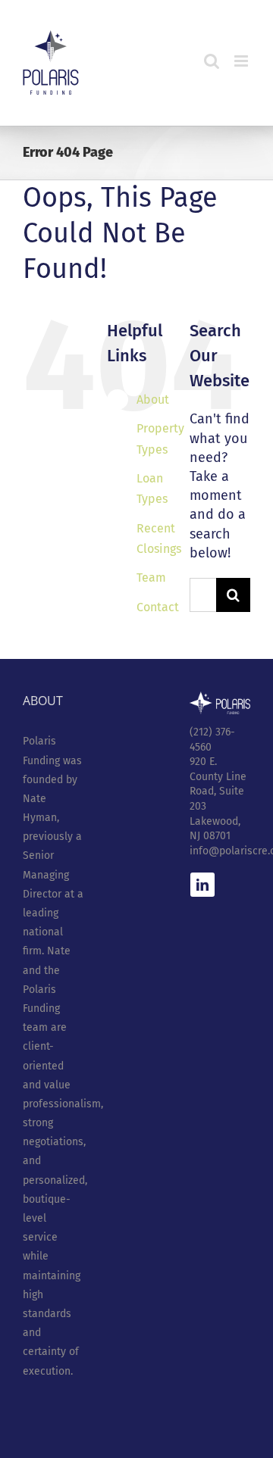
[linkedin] (202, 885)
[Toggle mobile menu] (242, 61)
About (152, 399)
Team (151, 577)
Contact (157, 607)
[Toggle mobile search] (211, 61)
